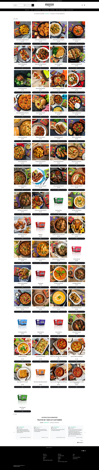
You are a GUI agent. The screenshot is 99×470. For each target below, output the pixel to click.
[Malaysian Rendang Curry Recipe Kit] (58, 249)
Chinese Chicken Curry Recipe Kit (58, 39)
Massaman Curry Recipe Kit (76, 161)
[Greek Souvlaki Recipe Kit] (76, 102)
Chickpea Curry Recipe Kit (40, 307)
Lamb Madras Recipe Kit (76, 283)
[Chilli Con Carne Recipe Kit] (76, 127)
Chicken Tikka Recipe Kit (22, 64)
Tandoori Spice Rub (76, 259)
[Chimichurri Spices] (58, 200)
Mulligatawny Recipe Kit (22, 356)
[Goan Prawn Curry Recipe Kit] (40, 249)
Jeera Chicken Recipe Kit (76, 332)
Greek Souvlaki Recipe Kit (76, 112)
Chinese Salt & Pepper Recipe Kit (40, 64)
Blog (44, 458)
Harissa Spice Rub (58, 332)
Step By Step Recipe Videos (48, 460)
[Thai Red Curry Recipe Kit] (58, 273)
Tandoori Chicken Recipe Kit (22, 283)
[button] (14, 432)
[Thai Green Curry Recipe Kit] (76, 200)
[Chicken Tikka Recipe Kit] (22, 54)
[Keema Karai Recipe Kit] (22, 176)
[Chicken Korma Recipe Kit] (22, 127)
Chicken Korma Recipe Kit (22, 137)
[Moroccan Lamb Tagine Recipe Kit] (76, 176)
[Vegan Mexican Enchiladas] (40, 346)
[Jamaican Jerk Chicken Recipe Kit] (40, 200)
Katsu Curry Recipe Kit (58, 64)
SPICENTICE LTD (22, 465)
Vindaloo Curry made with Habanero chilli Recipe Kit (58, 357)
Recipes (44, 457)
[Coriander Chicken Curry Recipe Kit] (58, 224)
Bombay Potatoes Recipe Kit (40, 161)
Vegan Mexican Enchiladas (40, 356)
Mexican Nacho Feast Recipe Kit (58, 88)
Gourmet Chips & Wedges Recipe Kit (22, 39)
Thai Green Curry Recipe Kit (76, 210)
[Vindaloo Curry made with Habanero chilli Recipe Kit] (58, 346)
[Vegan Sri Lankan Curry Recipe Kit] (76, 346)
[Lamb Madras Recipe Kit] (76, 273)
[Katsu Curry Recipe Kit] (58, 54)
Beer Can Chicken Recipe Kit (76, 234)
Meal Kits (59, 454)
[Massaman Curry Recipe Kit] (76, 151)
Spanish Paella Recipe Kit (22, 161)
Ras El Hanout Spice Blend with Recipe (40, 381)
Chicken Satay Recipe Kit (22, 88)
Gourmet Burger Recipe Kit (40, 112)
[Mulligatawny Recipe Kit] (22, 346)
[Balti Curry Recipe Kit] (58, 102)
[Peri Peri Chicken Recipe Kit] (58, 151)
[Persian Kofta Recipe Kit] (58, 127)
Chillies (59, 458)
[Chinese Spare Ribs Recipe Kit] (58, 176)
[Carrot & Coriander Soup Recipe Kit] (58, 297)
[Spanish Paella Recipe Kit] (22, 151)
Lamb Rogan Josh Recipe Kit (22, 210)
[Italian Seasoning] (22, 397)
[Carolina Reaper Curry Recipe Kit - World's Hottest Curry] (76, 372)
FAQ (73, 455)
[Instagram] (85, 450)
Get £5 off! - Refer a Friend (62, 461)
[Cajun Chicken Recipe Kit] (22, 224)
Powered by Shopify (16, 466)
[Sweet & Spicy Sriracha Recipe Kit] (40, 176)
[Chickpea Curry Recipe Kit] (40, 297)
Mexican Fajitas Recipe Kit (40, 88)
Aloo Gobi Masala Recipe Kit (77, 307)
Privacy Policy (75, 458)
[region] (49, 432)
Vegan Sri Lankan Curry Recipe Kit (76, 356)
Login (74, 454)
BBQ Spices (40, 234)
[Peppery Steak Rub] (40, 322)
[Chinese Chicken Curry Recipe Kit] (58, 29)
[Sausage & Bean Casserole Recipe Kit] (22, 297)
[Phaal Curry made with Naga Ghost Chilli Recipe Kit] (58, 372)
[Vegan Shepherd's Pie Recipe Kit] (22, 372)
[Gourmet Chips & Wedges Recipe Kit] (22, 29)
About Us (44, 454)
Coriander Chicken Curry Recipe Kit (59, 234)
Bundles (59, 457)
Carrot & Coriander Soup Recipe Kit (58, 307)
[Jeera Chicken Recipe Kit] (76, 322)
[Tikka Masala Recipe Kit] (76, 29)
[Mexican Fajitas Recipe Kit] (40, 78)
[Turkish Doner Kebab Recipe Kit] (76, 54)
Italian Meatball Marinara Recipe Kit (22, 112)
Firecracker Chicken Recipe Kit (76, 88)
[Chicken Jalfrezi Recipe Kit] (40, 127)
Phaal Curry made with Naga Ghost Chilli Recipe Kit (58, 382)
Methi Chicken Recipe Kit (22, 259)
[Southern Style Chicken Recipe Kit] (40, 29)
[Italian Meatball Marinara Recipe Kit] (22, 102)
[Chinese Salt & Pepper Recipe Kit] (40, 54)
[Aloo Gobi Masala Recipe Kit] (76, 297)
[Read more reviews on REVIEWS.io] (80, 442)
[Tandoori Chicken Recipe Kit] (22, 273)
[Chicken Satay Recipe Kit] (22, 78)
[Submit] (33, 5)
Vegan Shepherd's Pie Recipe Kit (22, 381)
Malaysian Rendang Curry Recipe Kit (58, 259)
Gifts (59, 460)
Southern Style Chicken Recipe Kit (40, 39)
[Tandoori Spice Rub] (76, 249)
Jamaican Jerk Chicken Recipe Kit (40, 210)
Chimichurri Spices (58, 210)
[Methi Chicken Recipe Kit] (22, 249)
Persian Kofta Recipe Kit (58, 137)
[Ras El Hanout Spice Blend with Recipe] (40, 372)
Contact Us (45, 455)
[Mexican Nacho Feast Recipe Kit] (58, 78)
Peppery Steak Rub (40, 332)
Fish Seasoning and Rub (22, 332)
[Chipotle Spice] (40, 273)
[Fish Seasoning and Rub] (22, 322)
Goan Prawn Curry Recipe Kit (40, 259)
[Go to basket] (84, 5)
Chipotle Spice (40, 283)
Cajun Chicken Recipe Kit (22, 234)
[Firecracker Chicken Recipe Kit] (76, 78)
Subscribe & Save (61, 455)
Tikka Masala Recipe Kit (76, 39)
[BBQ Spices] (40, 224)
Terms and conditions (76, 457)
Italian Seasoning (22, 407)
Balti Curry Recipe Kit (58, 112)
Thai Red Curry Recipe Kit (58, 283)
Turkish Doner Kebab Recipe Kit (76, 64)
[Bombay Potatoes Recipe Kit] (40, 151)
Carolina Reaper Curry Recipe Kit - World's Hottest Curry (76, 382)
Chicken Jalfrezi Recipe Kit (40, 137)
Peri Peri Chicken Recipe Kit (58, 161)
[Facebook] (83, 450)
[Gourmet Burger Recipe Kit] (40, 102)
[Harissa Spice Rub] (58, 322)
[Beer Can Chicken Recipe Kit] (76, 224)
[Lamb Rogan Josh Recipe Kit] (22, 200)
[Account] (82, 5)
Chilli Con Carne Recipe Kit (76, 137)
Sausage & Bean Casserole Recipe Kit (22, 307)
